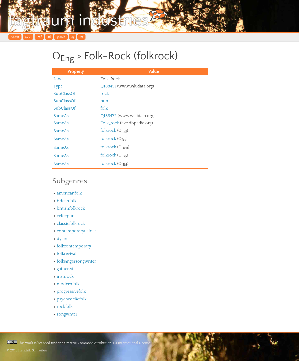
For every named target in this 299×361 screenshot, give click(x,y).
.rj (72, 36)
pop (104, 100)
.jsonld (61, 36)
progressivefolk (71, 291)
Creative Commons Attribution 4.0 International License (107, 343)
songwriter (67, 314)
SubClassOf (64, 93)
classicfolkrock (71, 223)
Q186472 (108, 115)
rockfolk (64, 306)
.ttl (49, 36)
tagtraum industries (78, 20)
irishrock (65, 276)
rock (104, 93)
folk (104, 108)
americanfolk (69, 193)
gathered (65, 268)
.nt (81, 36)
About (15, 36)
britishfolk (66, 200)
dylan (62, 238)
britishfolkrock (71, 208)
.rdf (39, 36)
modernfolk (68, 283)
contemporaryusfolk (76, 231)
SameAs (61, 115)
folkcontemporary (74, 246)
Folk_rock (109, 123)
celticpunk (67, 215)
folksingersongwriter (76, 261)
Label (58, 78)
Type (58, 86)
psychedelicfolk (71, 299)
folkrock (108, 130)
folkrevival (66, 253)
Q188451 (108, 86)
